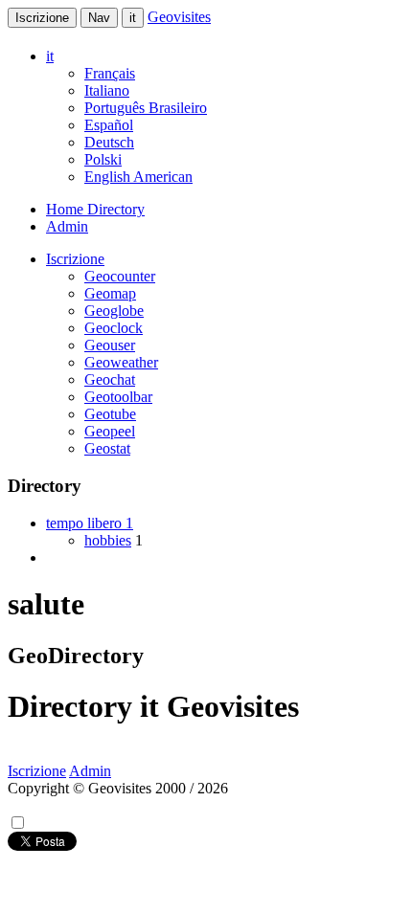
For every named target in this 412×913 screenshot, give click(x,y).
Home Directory (95, 209)
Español (108, 125)
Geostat (107, 448)
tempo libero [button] (89, 523)
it (132, 18)
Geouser (109, 345)
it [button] (50, 56)
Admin (67, 226)
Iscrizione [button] (75, 259)
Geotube (110, 414)
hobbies (107, 540)
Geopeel (109, 431)
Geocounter (119, 276)
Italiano (106, 90)
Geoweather (121, 362)
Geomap (110, 293)
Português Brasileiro (145, 108)
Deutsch (109, 142)
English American (138, 176)
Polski (103, 159)
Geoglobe (114, 310)
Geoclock (113, 328)
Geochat (109, 379)
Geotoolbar (118, 397)
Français (109, 73)
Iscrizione (42, 18)
